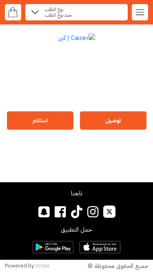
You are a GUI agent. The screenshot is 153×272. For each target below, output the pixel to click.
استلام (40, 120)
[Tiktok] (76, 211)
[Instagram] (93, 211)
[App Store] (100, 247)
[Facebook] (60, 211)
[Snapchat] (44, 211)
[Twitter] (109, 211)
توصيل (113, 120)
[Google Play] (53, 247)
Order (42, 266)
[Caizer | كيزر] (76, 37)
